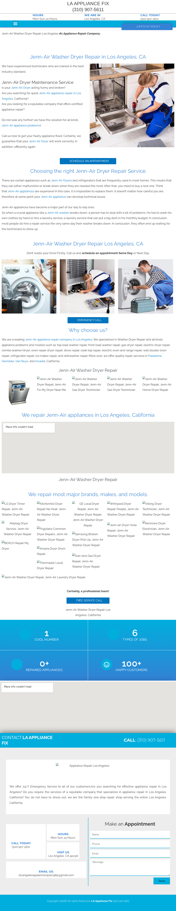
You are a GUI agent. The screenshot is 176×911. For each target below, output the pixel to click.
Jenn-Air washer (58, 212)
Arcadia (40, 361)
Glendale (8, 361)
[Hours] (28, 17)
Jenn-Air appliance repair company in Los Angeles (58, 339)
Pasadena (154, 355)
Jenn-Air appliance (54, 196)
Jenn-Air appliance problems (21, 125)
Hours (38, 15)
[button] (15, 23)
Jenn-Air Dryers (62, 180)
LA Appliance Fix (101, 901)
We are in (92, 15)
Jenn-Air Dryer (21, 87)
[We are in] (80, 17)
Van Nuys (21, 361)
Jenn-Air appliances (21, 191)
